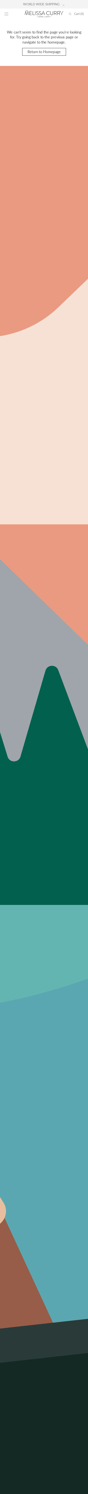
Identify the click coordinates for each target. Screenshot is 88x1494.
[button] (6, 14)
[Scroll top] (81, 1487)
